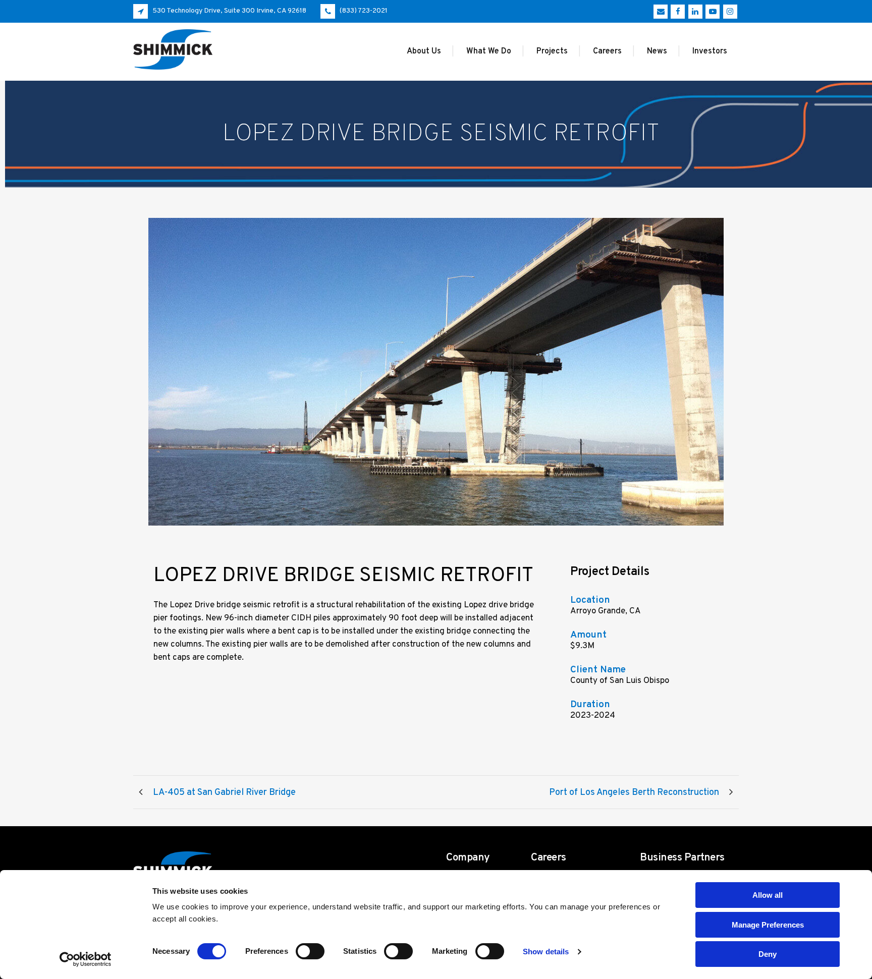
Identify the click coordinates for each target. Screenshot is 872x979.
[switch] (310, 951)
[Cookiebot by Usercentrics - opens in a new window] (85, 959)
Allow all (767, 895)
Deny (767, 954)
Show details (546, 951)
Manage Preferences (768, 924)
